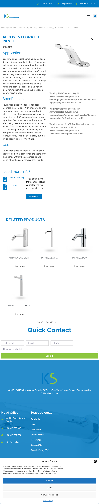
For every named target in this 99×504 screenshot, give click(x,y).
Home (4, 27)
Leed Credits (37, 435)
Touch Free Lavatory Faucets (40, 27)
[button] (95, 461)
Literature (36, 429)
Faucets (21, 27)
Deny (49, 487)
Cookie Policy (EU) (40, 450)
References (37, 440)
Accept (49, 480)
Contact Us (36, 445)
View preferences (49, 495)
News (33, 424)
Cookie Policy (48, 501)
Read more (19, 266)
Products (12, 27)
